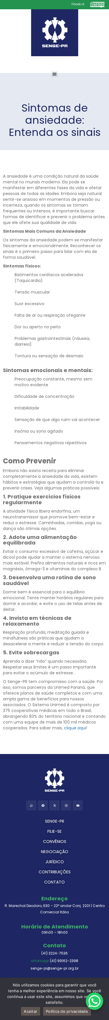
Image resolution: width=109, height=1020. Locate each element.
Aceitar (30, 1011)
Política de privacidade (67, 1011)
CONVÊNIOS (54, 841)
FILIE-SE (54, 831)
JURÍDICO (54, 862)
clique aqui (75, 728)
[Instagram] (66, 805)
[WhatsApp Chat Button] (94, 1001)
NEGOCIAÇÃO (54, 852)
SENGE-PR (54, 821)
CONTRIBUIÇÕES (55, 872)
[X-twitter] (54, 805)
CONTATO (54, 882)
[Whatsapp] (31, 805)
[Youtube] (78, 805)
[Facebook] (43, 805)
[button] (54, 74)
